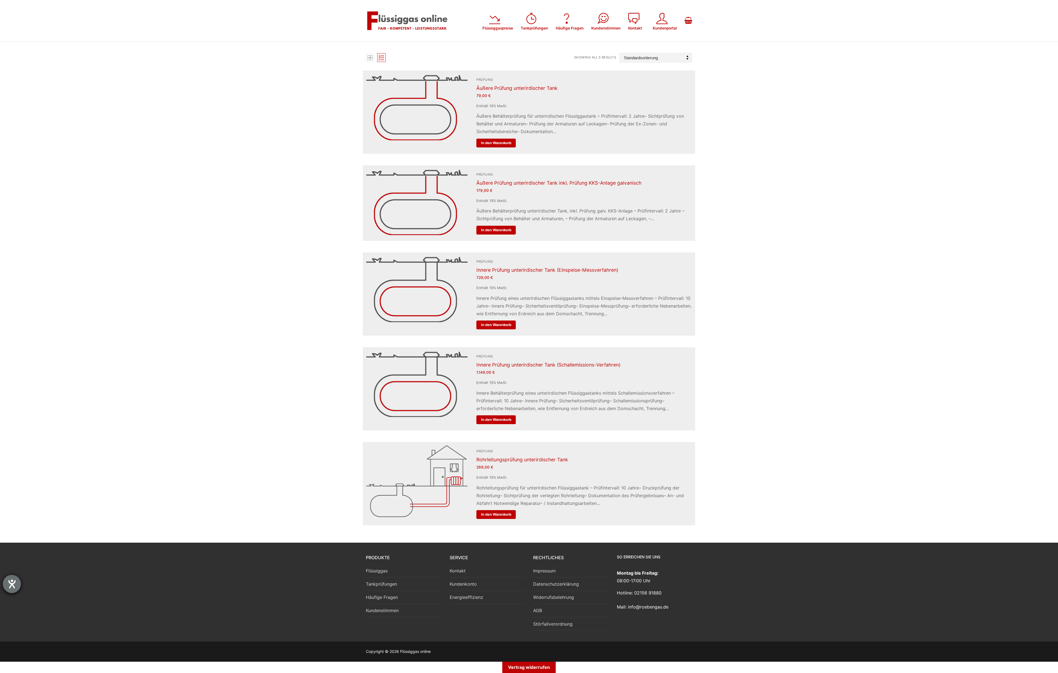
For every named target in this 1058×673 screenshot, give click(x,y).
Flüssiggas (377, 571)
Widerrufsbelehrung (553, 597)
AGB (537, 610)
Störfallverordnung (553, 624)
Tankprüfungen (381, 584)
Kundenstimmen (382, 610)
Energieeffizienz (466, 597)
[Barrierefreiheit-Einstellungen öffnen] (12, 584)
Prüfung (484, 80)
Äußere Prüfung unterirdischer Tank (517, 88)
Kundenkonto (463, 584)
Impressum (544, 571)
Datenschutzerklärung (556, 584)
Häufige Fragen (382, 597)
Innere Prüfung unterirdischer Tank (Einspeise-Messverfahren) (547, 270)
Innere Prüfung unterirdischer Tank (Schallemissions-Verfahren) (548, 365)
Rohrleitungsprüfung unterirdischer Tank (522, 459)
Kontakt (458, 571)
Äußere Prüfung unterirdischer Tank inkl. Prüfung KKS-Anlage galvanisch (558, 183)
